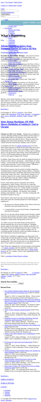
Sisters (10, 38)
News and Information (15, 77)
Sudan (25, 116)
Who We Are (12, 54)
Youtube (7, 392)
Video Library (18, 2)
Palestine (27, 114)
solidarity (3, 276)
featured (11, 274)
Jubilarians (11, 43)
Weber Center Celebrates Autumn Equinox (17, 310)
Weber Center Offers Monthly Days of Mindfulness (20, 333)
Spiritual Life (8, 81)
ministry (17, 274)
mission (22, 274)
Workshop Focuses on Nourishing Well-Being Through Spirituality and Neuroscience (21, 319)
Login (2, 9)
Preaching (11, 31)
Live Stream (9, 2)
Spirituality (12, 116)
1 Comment (35, 272)
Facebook (7, 390)
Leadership (11, 42)
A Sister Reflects (13, 50)
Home (6, 19)
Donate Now (12, 93)
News (2, 2)
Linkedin (7, 394)
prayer (7, 116)
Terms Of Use (32, 398)
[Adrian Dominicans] (7, 12)
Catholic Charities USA (23, 146)
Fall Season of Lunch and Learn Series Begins (19, 342)
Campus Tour (12, 26)
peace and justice (31, 274)
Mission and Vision (14, 30)
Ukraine (30, 116)
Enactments (12, 114)
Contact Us (4, 5)
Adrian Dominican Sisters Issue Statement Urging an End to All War (19, 47)
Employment (12, 5)
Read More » (5, 109)
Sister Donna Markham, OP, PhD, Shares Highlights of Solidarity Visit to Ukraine (19, 124)
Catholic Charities (8, 248)
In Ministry (11, 33)
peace (2, 116)
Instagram (7, 395)
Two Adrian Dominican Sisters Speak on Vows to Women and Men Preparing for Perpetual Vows (22, 291)
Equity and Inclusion (14, 62)
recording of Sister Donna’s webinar (17, 256)
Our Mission (8, 28)
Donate (19, 5)
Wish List (11, 94)
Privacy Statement (6, 400)
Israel (22, 114)
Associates (11, 40)
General (19, 112)
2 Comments (35, 114)
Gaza (18, 114)
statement (19, 116)
